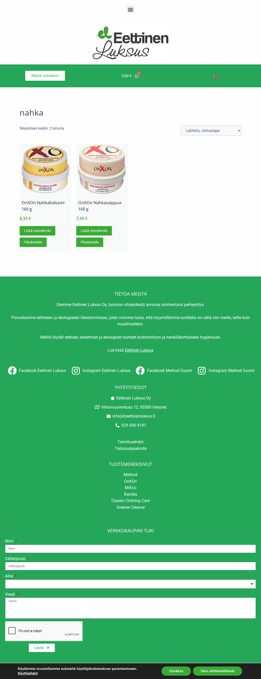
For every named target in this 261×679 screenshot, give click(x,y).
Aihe (9, 576)
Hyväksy (176, 671)
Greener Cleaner (130, 507)
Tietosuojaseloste (131, 448)
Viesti (10, 594)
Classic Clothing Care (130, 500)
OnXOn (130, 481)
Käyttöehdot (28, 673)
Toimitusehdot (130, 441)
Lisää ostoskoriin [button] (37, 231)
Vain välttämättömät (217, 671)
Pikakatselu (33, 242)
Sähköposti (16, 558)
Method (130, 474)
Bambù (130, 494)
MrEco (130, 487)
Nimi (10, 541)
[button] (130, 9)
